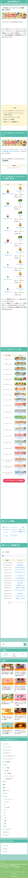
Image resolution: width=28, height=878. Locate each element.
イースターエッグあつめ (20, 419)
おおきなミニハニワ (7, 206)
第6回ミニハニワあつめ (20, 396)
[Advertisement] (14, 54)
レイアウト (5, 744)
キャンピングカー (7, 829)
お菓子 (5, 820)
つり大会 (22, 527)
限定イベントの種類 (9, 119)
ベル (5, 804)
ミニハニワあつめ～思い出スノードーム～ (20, 475)
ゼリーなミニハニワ (7, 279)
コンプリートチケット (8, 799)
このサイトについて (6, 872)
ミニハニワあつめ (5, 529)
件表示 (7, 552)
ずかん (4, 781)
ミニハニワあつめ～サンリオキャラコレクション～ (20, 438)
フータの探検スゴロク (8, 778)
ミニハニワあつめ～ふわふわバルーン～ (20, 413)
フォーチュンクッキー (8, 759)
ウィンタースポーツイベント (20, 569)
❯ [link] (25, 602)
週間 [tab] (14, 654)
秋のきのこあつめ (20, 449)
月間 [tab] (22, 654)
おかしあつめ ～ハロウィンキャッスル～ (20, 455)
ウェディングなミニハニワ (8, 267)
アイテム (5, 796)
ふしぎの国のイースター (20, 585)
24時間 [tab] (5, 654)
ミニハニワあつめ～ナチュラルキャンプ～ (20, 462)
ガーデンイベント (14, 527)
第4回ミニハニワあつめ (20, 375)
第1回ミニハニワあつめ (20, 360)
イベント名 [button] (20, 560)
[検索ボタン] (26, 1)
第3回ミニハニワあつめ (20, 370)
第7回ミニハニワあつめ (20, 401)
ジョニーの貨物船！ (8, 773)
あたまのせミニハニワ (8, 242)
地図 (5, 823)
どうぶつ (5, 765)
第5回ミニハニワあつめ (20, 391)
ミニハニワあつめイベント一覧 (11, 117)
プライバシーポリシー (21, 872)
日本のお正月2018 (20, 565)
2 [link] (11, 602)
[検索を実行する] (25, 644)
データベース (6, 835)
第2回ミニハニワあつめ (20, 365)
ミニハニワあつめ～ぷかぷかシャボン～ (20, 431)
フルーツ (5, 818)
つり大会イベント (7, 753)
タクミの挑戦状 (6, 762)
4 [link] (16, 602)
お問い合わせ (14, 873)
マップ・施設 (6, 768)
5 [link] (18, 602)
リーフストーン (7, 802)
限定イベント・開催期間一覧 (11, 122)
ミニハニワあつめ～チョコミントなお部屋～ (20, 444)
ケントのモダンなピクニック (20, 596)
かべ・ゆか (6, 535)
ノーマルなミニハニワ (8, 255)
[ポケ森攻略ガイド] (14, 1)
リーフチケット (20, 203)
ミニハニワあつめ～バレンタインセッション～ (20, 407)
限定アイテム (6, 790)
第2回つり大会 (20, 593)
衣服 (4, 787)
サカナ (5, 810)
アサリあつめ (20, 381)
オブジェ (5, 793)
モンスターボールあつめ (20, 386)
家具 (4, 784)
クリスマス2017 (20, 562)
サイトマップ (13, 872)
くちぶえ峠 (6, 770)
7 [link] (23, 602)
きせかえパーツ (6, 832)
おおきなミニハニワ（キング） (7, 193)
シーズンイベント (14, 529)
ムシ (5, 812)
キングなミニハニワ (7, 230)
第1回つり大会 (20, 582)
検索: (3, 556)
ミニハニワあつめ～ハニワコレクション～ (14, 110)
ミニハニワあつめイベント (9, 756)
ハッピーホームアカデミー (9, 776)
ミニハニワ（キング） (20, 190)
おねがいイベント (5, 527)
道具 (5, 826)
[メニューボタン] (1, 1)
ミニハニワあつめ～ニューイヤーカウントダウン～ (20, 468)
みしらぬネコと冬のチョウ (20, 567)
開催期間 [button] (7, 560)
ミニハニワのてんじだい (7, 218)
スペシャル (6, 532)
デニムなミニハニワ (7, 291)
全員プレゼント (22, 529)
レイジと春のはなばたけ (20, 578)
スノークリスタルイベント (20, 575)
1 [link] (9, 602)
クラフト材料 (6, 807)
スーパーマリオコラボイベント (20, 580)
